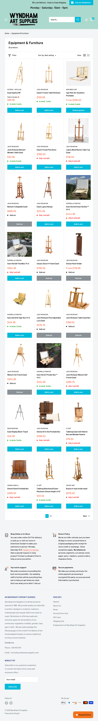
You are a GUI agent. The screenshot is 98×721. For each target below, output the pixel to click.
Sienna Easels (13, 485)
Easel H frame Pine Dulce (46, 150)
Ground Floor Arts (60, 613)
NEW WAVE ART (71, 89)
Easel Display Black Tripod (17, 432)
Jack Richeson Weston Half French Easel (76, 376)
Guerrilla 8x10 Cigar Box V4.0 (18, 318)
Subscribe (12, 686)
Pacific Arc (70, 485)
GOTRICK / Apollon (14, 89)
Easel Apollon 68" (14, 93)
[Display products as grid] (84, 55)
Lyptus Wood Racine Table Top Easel (78, 151)
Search (56, 601)
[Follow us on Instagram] (11, 703)
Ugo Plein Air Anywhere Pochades (75, 94)
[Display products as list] (88, 55)
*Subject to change (31, 550)
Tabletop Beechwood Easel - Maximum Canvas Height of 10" (49, 489)
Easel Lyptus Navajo (45, 207)
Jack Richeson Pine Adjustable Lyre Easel (49, 319)
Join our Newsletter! (83, 2)
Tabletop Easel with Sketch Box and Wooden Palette (76, 433)
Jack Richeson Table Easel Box (78, 318)
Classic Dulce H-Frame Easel (48, 263)
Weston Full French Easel (17, 375)
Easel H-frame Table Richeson (48, 93)
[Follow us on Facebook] (6, 703)
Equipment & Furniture (20, 33)
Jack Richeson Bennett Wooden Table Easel (16, 151)
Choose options (78, 110)
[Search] (78, 19)
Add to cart (19, 110)
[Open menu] (6, 20)
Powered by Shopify (12, 713)
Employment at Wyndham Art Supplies (69, 625)
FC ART (68, 428)
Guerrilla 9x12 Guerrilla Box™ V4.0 (77, 208)
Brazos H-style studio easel (76, 488)
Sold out (19, 224)
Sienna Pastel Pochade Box (18, 488)
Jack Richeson (42, 89)
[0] (91, 19)
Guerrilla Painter (73, 203)
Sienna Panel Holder (74, 263)
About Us (57, 605)
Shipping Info (58, 621)
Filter (14, 55)
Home (7, 33)
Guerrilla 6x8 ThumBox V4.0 (18, 263)
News (55, 609)
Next (85, 516)
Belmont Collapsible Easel (17, 207)
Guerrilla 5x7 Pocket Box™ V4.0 (47, 376)
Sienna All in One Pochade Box (48, 432)
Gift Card (57, 617)
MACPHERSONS (12, 428)
